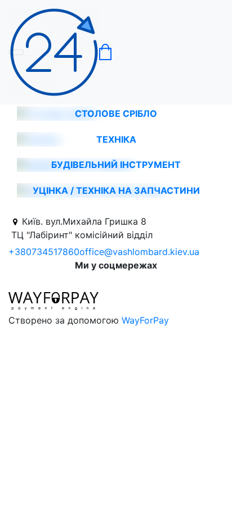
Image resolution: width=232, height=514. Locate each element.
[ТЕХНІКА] (38, 138)
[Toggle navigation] (16, 52)
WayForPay (145, 320)
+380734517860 (43, 251)
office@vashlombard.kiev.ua (139, 251)
